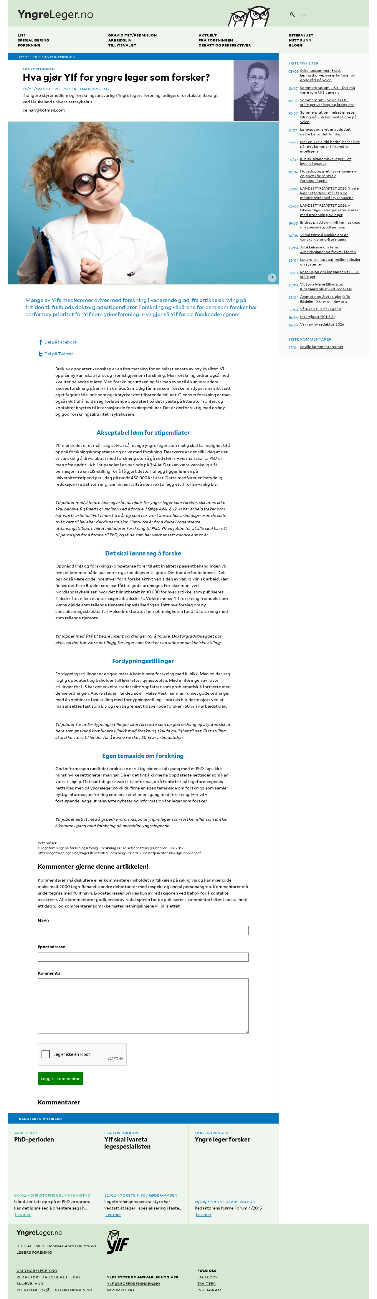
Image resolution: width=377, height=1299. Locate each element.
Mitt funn (300, 39)
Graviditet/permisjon (132, 34)
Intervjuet (301, 34)
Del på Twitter (58, 353)
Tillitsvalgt (122, 44)
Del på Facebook (60, 342)
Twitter (206, 1283)
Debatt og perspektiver (225, 44)
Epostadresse (51, 946)
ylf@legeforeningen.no (133, 1283)
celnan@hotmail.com (44, 110)
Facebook (207, 1277)
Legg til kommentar (60, 1078)
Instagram (209, 1290)
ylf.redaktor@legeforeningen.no (54, 1290)
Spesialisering (33, 39)
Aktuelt (208, 34)
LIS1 (22, 34)
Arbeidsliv (120, 39)
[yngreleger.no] (113, 13)
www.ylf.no (120, 1290)
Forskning (29, 44)
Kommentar (50, 973)
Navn (43, 920)
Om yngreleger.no (36, 1270)
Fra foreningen (216, 39)
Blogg (296, 44)
